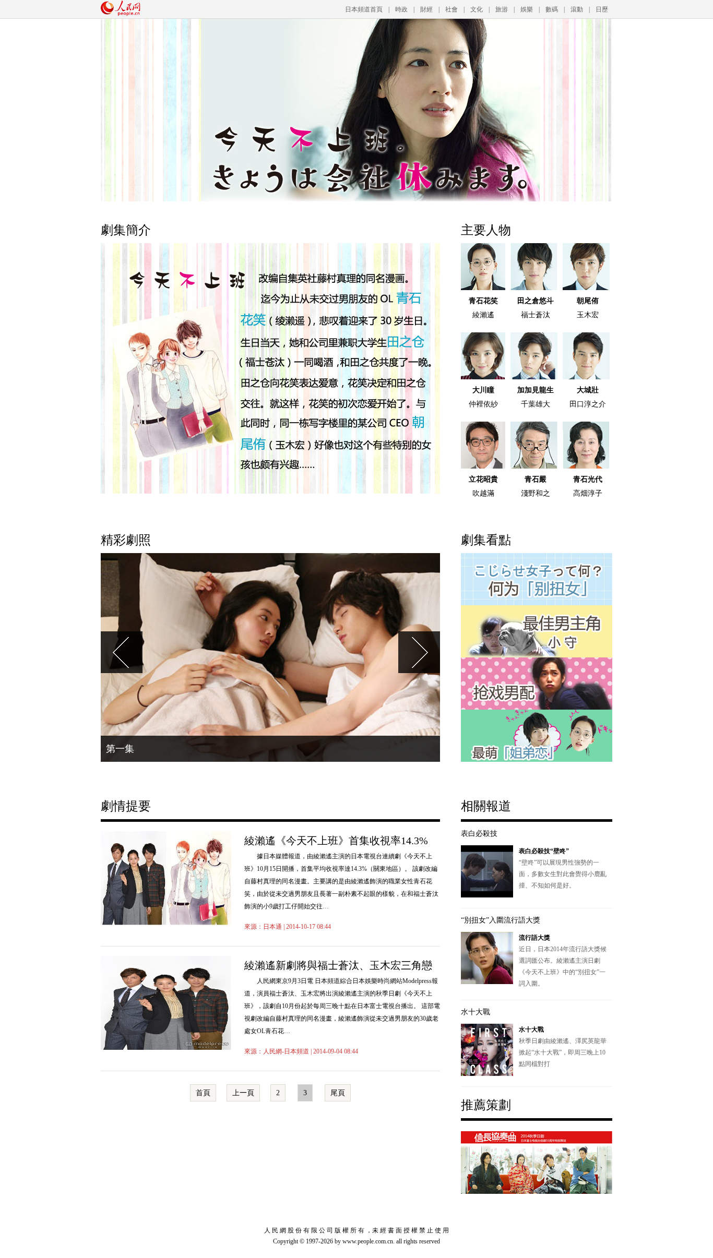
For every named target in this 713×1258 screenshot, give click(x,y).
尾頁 (337, 1093)
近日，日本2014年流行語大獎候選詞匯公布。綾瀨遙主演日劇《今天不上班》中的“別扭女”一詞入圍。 (563, 960)
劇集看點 (486, 540)
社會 (451, 9)
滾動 (577, 9)
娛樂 (526, 9)
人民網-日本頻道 (286, 1051)
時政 (401, 9)
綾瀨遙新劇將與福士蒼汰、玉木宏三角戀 (338, 965)
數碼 (551, 9)
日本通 (272, 926)
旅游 (501, 9)
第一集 (120, 749)
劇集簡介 (126, 230)
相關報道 (486, 806)
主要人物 (486, 230)
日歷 (602, 9)
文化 (476, 9)
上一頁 (243, 1093)
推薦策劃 (486, 1105)
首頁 (203, 1093)
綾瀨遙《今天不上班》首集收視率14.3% (336, 840)
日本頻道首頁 (364, 9)
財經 (426, 9)
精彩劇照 (126, 540)
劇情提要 (126, 806)
